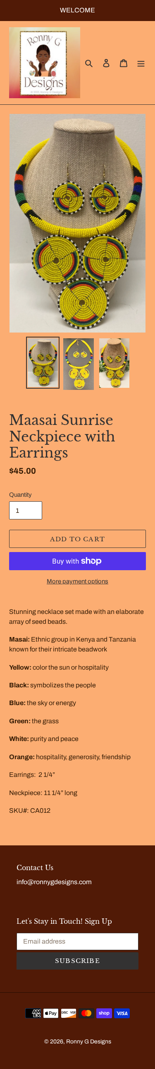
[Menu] (141, 62)
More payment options (77, 581)
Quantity (20, 494)
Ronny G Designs (88, 1041)
